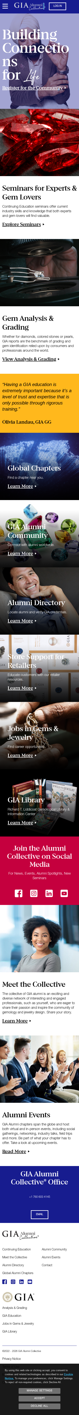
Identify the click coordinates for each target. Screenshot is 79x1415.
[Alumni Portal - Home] (39, 6)
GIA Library (9, 1331)
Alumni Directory (13, 1265)
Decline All (39, 1406)
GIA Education (11, 1316)
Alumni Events (51, 1257)
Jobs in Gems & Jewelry (18, 1324)
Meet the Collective (14, 1257)
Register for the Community (32, 88)
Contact (47, 1265)
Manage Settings (39, 1391)
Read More (14, 1151)
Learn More (20, 486)
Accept (39, 1398)
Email (39, 1214)
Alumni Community (54, 1249)
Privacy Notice (11, 1359)
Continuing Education (16, 1249)
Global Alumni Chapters (17, 1273)
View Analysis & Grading (29, 359)
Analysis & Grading (14, 1308)
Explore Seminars (21, 224)
